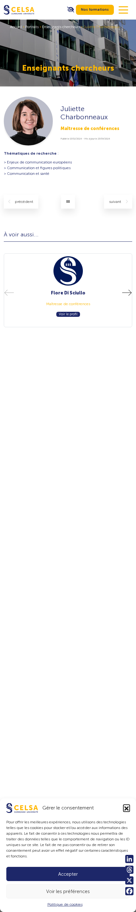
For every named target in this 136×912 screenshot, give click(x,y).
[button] (126, 808)
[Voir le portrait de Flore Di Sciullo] (68, 271)
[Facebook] (129, 891)
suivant (115, 201)
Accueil (16, 27)
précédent (24, 201)
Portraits (32, 27)
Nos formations (95, 10)
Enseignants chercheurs (61, 27)
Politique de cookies (65, 904)
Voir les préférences (68, 891)
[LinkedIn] (129, 859)
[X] (129, 880)
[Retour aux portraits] (68, 202)
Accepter (68, 874)
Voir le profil (68, 314)
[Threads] (129, 869)
